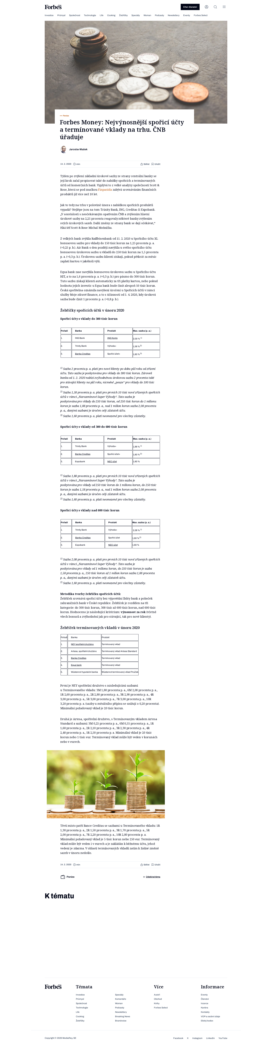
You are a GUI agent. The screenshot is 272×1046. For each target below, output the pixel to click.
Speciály (135, 15)
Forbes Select (200, 15)
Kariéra (204, 1007)
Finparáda (105, 189)
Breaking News (122, 1016)
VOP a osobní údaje (210, 1016)
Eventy (186, 15)
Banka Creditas (82, 354)
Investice (49, 15)
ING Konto (112, 338)
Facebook (178, 1038)
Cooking (111, 15)
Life (101, 15)
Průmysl (61, 15)
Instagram (197, 1038)
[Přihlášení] (206, 7)
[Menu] (224, 7)
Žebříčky (123, 15)
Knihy (156, 1003)
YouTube (222, 1038)
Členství (205, 999)
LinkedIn (210, 1038)
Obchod (158, 999)
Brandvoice (120, 1021)
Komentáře (120, 999)
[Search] (215, 7)
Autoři (157, 995)
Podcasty (159, 15)
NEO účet (112, 461)
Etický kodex (207, 1021)
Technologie (90, 15)
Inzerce (204, 1003)
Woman (147, 15)
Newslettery (173, 15)
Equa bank (76, 665)
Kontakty (205, 1012)
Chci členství (190, 7)
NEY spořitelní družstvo (82, 644)
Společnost (74, 15)
